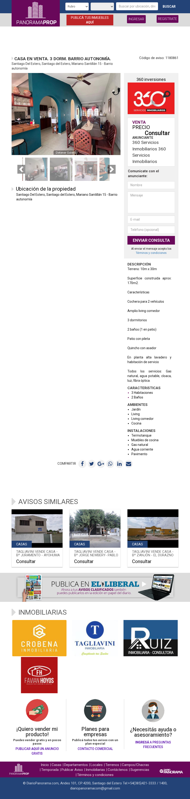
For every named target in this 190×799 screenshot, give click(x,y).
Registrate (167, 19)
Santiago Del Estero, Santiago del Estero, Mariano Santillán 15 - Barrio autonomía (66, 197)
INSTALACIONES (141, 431)
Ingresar (136, 19)
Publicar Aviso (72, 770)
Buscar (169, 6)
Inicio (45, 765)
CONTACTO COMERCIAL (95, 749)
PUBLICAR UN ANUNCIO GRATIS (37, 751)
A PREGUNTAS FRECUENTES (153, 744)
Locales (97, 765)
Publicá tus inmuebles (90, 20)
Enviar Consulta (151, 240)
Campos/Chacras (135, 765)
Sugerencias (139, 770)
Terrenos (112, 765)
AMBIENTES (137, 405)
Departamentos (76, 765)
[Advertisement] (95, 40)
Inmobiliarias (95, 770)
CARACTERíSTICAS (144, 388)
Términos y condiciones (151, 253)
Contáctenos (118, 770)
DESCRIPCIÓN (139, 264)
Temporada (50, 770)
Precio (141, 127)
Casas (56, 765)
